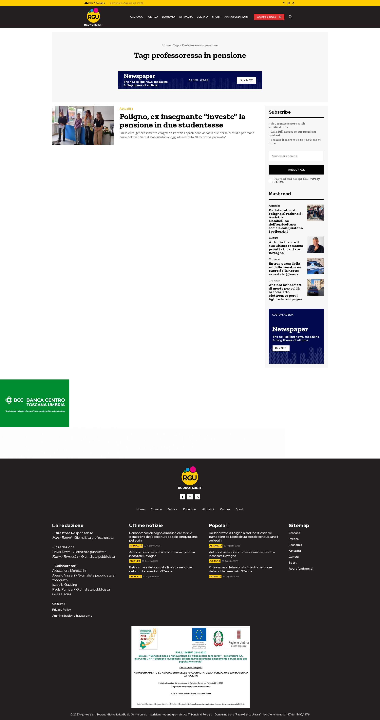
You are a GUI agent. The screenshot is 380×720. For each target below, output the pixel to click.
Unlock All (296, 169)
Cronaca (274, 259)
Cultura (273, 238)
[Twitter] (293, 3)
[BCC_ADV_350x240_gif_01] (34, 426)
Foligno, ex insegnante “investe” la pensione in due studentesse (182, 120)
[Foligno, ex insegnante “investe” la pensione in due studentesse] (83, 125)
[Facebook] (283, 3)
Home (166, 45)
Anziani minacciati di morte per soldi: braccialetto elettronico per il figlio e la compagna (285, 292)
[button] (290, 16)
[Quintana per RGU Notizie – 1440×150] (142, 456)
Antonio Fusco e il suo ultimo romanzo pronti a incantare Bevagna (286, 247)
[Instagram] (288, 3)
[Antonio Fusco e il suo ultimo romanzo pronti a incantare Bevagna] (315, 245)
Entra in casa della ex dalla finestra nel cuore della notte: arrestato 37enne (285, 268)
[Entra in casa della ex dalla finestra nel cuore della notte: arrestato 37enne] (315, 266)
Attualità (126, 108)
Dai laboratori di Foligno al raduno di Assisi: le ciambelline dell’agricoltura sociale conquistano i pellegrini (286, 221)
